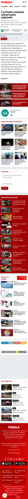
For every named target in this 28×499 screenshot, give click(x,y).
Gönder (4, 188)
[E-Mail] (11, 115)
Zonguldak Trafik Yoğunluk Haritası (7, 476)
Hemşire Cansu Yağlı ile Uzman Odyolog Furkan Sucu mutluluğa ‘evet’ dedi (20, 388)
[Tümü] (26, 381)
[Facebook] (5, 459)
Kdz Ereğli (15, 400)
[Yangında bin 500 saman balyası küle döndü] (21, 142)
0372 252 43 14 (15, 450)
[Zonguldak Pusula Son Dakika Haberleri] (7, 2)
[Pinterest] (11, 459)
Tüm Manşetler (8, 480)
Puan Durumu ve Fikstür (20, 476)
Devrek (24, 6)
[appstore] (7, 464)
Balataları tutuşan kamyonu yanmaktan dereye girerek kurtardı (20, 162)
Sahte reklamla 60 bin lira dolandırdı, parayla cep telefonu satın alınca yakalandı (7, 162)
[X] (8, 459)
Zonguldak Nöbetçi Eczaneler (7, 471)
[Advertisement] (14, 366)
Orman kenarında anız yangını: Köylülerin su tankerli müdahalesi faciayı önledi (19, 396)
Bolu (14, 393)
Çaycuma (17, 6)
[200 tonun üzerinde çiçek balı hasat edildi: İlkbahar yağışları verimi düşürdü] (21, 127)
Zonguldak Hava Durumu (20, 471)
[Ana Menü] (25, 2)
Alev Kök (12, 112)
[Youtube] (20, 459)
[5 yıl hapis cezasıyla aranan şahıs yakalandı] (14, 35)
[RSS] (22, 459)
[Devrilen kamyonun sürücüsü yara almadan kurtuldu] (7, 142)
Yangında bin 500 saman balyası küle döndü (20, 148)
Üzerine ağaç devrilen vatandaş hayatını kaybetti (7, 133)
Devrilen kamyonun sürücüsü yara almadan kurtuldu (6, 148)
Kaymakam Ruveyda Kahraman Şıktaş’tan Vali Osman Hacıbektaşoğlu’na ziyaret (19, 419)
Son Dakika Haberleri (19, 481)
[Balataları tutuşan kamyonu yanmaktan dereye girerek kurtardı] (21, 155)
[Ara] (23, 2)
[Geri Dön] (4, 495)
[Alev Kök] (5, 113)
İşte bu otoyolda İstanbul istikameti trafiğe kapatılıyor (20, 411)
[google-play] (20, 464)
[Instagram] (14, 459)
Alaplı (11, 6)
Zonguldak (4, 6)
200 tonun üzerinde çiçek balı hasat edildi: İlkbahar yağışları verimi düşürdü (20, 134)
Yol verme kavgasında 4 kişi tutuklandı (18, 404)
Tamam (18, 497)
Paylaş (5, 39)
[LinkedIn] (17, 459)
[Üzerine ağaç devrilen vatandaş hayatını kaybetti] (7, 127)
